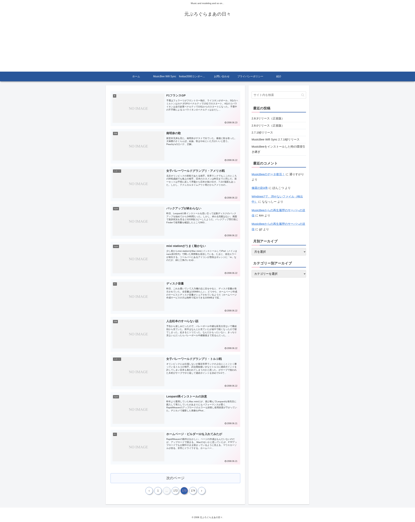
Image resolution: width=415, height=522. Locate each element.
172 (175, 490)
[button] (303, 95)
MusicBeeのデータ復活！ (268, 174)
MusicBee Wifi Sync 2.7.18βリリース (276, 139)
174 (193, 490)
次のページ (175, 478)
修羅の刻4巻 (260, 188)
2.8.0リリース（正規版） (268, 125)
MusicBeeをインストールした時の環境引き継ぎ (278, 149)
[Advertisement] (207, 47)
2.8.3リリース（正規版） (268, 118)
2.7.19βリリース (262, 132)
